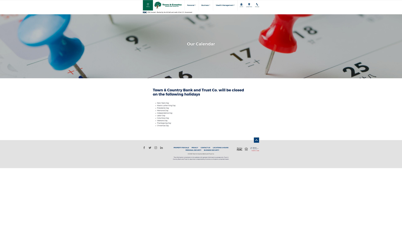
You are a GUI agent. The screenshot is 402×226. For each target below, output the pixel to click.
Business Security (211, 150)
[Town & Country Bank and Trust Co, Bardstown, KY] (168, 5)
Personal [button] (190, 5)
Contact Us (205, 147)
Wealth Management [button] (224, 5)
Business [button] (205, 5)
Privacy (195, 147)
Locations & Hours (220, 147)
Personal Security (193, 150)
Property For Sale (181, 147)
